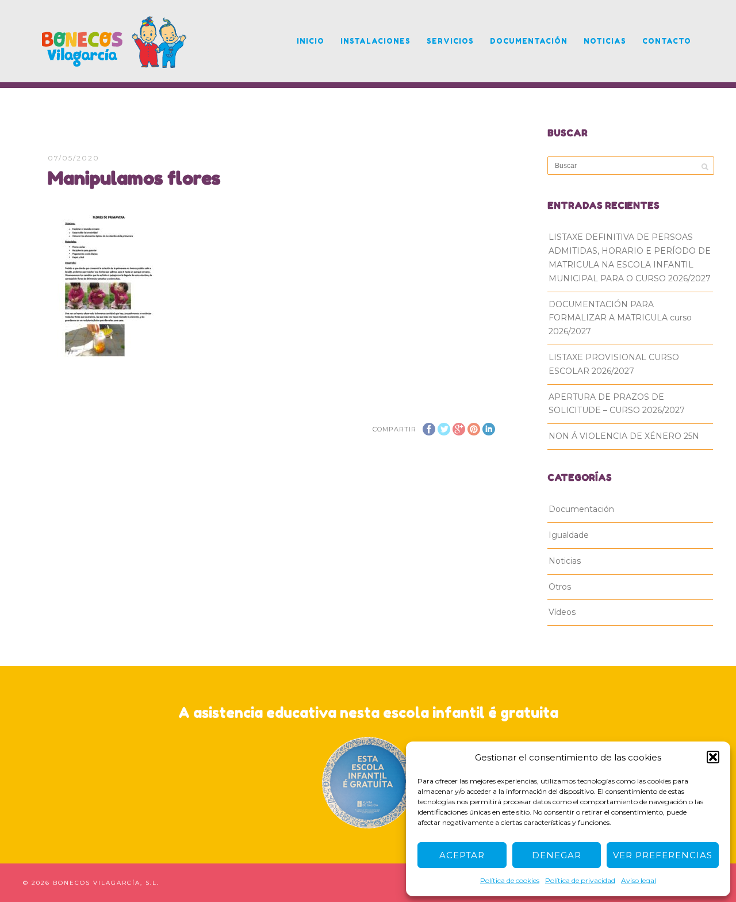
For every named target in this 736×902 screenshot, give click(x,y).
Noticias (605, 41)
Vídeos (562, 612)
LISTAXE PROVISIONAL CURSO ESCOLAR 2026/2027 (614, 364)
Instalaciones (375, 41)
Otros (560, 587)
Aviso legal (638, 880)
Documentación (529, 41)
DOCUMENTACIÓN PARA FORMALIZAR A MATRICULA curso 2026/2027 (620, 318)
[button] (713, 757)
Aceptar (462, 855)
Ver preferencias (662, 855)
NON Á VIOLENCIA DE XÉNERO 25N (624, 436)
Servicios (450, 41)
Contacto (666, 41)
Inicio (310, 41)
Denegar (556, 855)
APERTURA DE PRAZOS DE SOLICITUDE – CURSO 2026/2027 (617, 404)
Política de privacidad (580, 880)
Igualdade (569, 535)
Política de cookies (509, 880)
